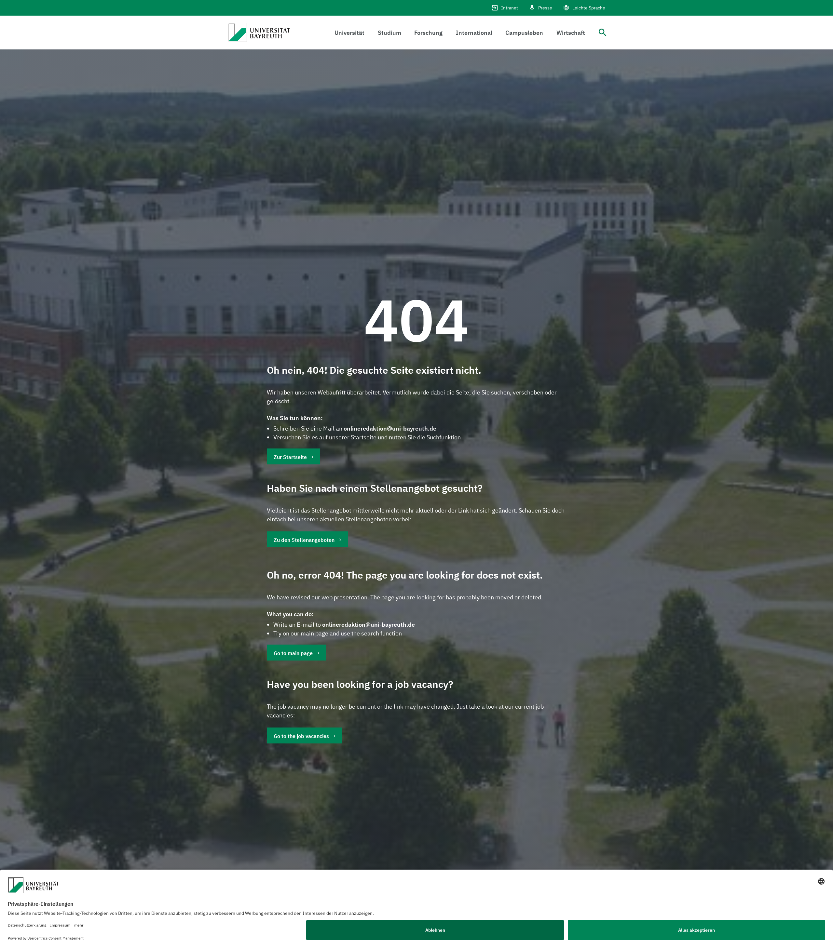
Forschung (428, 32)
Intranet (509, 8)
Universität (349, 32)
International (474, 32)
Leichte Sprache (588, 8)
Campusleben (524, 32)
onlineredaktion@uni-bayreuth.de (390, 428)
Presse (545, 8)
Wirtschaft (570, 32)
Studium (389, 32)
